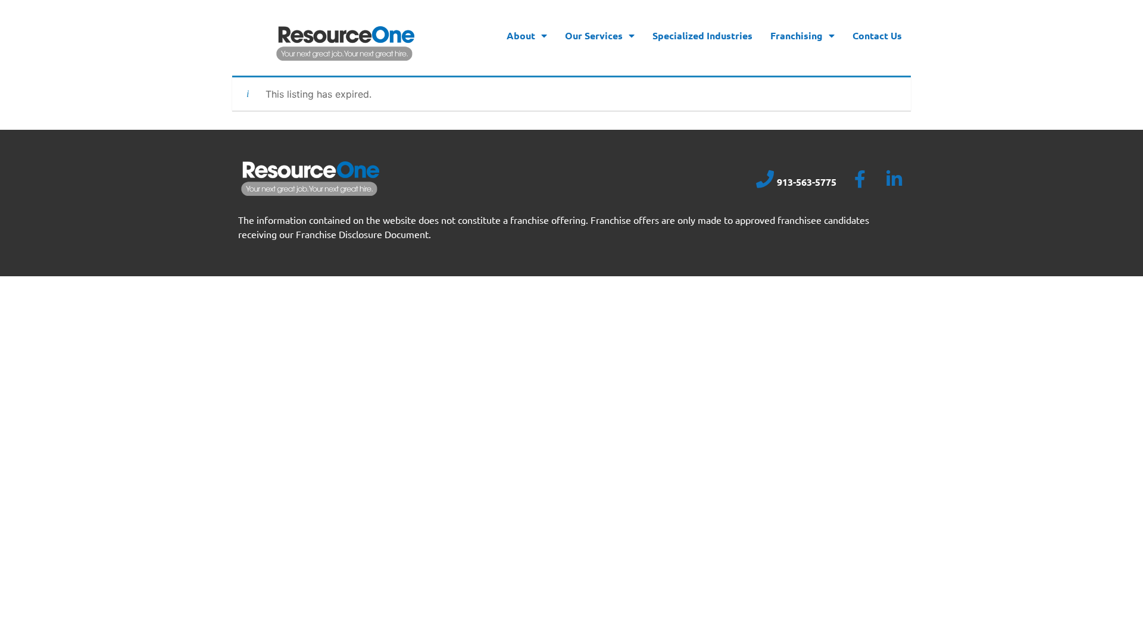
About (521, 35)
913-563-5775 (806, 182)
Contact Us (877, 35)
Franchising (796, 35)
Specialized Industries (702, 35)
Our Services (594, 35)
